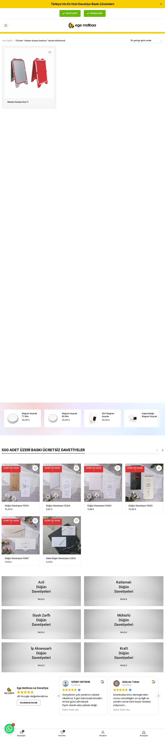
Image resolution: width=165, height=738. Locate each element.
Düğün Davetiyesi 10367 (17, 558)
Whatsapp (71, 13)
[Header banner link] (77, 4)
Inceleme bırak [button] (28, 702)
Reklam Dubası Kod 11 (18, 102)
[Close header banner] (161, 4)
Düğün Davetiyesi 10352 (141, 505)
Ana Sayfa (7, 40)
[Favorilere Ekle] (50, 52)
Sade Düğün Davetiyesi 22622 (61, 558)
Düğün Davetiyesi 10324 (58, 505)
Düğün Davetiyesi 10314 (17, 505)
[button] (158, 695)
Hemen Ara (96, 13)
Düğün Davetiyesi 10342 (99, 505)
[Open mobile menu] (6, 25)
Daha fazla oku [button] (70, 709)
